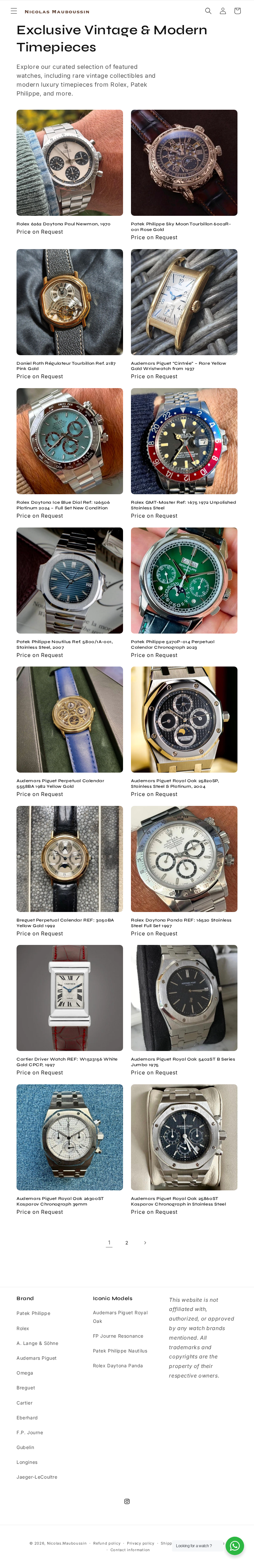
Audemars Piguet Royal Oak (120, 1316)
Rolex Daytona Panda (118, 1365)
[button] (14, 11)
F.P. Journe (30, 1432)
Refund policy (106, 1543)
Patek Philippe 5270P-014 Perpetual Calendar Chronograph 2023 (172, 644)
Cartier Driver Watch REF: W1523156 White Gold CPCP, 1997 (67, 1062)
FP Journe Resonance (118, 1336)
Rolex (23, 1328)
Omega (25, 1373)
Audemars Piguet (37, 1358)
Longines (27, 1462)
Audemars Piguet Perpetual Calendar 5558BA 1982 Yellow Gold (60, 783)
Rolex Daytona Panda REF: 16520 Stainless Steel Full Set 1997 (181, 923)
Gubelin (25, 1447)
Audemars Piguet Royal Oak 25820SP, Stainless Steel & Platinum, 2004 (175, 783)
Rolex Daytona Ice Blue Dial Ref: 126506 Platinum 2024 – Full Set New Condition (63, 505)
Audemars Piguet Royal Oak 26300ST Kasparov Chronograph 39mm (60, 1201)
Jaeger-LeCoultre (37, 1477)
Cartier (24, 1403)
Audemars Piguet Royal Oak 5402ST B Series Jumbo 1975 (183, 1062)
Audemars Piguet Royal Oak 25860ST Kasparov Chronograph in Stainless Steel (178, 1201)
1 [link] (109, 1242)
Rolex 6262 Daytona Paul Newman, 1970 (64, 224)
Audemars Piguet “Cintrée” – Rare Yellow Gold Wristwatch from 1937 (178, 366)
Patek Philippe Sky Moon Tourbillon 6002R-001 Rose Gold (181, 226)
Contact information (130, 1550)
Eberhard (27, 1417)
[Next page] (145, 1243)
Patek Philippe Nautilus (120, 1350)
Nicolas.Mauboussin (67, 1543)
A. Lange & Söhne (38, 1343)
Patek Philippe (33, 1313)
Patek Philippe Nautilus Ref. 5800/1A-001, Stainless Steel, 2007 (65, 644)
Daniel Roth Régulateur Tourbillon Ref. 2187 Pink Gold (66, 366)
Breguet (26, 1387)
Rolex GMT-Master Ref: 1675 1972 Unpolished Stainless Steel (183, 505)
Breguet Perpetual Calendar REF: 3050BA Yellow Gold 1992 (65, 923)
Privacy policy (140, 1543)
